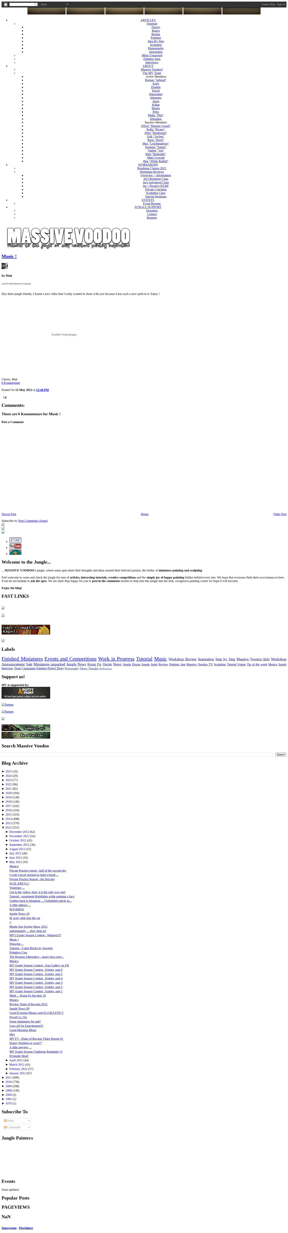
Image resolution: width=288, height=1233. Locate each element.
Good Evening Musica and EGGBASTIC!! (36, 1013)
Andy (155, 83)
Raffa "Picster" (156, 129)
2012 (9, 827)
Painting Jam (177, 664)
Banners (152, 217)
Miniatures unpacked (49, 664)
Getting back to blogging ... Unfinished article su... (40, 900)
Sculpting (156, 44)
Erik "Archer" (156, 136)
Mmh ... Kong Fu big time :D (27, 995)
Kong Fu (94, 664)
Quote (107, 664)
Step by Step (225, 659)
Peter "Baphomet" (156, 133)
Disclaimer (26, 1228)
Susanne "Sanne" (156, 147)
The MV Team (152, 73)
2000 (9, 1094)
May (12, 1034)
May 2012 (16, 862)
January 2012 (18, 1073)
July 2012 (15, 853)
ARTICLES (148, 20)
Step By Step (156, 41)
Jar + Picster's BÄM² (156, 186)
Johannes (155, 97)
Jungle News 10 (19, 913)
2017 (9, 806)
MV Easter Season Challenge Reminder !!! (35, 1051)
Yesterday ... (17, 887)
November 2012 (19, 836)
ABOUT (148, 66)
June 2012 (16, 857)
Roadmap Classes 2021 (151, 168)
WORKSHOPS (148, 164)
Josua (155, 101)
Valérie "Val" (156, 150)
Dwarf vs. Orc (18, 1017)
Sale (29, 664)
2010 (9, 1081)
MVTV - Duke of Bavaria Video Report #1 (36, 1038)
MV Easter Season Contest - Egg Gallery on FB (39, 965)
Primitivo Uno (18, 952)
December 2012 (19, 831)
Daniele (156, 87)
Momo (156, 108)
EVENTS (148, 200)
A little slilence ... (20, 905)
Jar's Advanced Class (156, 182)
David (156, 90)
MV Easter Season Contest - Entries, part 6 (35, 969)
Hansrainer (156, 94)
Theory (155, 27)
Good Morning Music (22, 1030)
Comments (13, 1127)
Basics (156, 30)
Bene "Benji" (156, 140)
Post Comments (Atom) (33, 520)
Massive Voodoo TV (199, 664)
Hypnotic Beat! (18, 1056)
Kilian (156, 104)
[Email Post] (4, 397)
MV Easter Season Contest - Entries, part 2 (35, 987)
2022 (9, 784)
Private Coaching (156, 189)
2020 (9, 793)
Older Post (279, 514)
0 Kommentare (11, 382)
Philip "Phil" (156, 115)
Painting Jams (151, 59)
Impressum (9, 1228)
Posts (10, 1120)
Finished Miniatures (22, 659)
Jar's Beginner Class (155, 178)
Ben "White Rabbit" (155, 161)
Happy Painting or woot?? (25, 1043)
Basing (155, 34)
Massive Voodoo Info (253, 659)
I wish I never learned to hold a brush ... (34, 875)
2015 (9, 814)
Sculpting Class (155, 193)
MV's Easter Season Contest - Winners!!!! (35, 935)
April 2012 (16, 1060)
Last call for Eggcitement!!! (26, 1025)
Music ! (9, 256)
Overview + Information (156, 175)
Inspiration (155, 51)
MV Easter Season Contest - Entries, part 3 (35, 982)
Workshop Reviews (152, 171)
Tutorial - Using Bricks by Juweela (31, 948)
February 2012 (18, 1069)
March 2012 (17, 1064)
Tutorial (144, 659)
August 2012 (17, 849)
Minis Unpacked (152, 55)
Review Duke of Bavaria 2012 (28, 1004)
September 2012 (19, 844)
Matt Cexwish (156, 157)
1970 (9, 1103)
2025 (9, 771)
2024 (9, 775)
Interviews (151, 62)
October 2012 (18, 840)
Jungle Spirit (149, 664)
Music (160, 659)
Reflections (106, 668)
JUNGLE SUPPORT (148, 207)
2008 (9, 1090)
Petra (156, 111)
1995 (9, 1099)
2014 (9, 818)
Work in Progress (116, 659)
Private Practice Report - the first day (32, 879)
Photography (156, 48)
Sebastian (156, 119)
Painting (156, 37)
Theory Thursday (89, 668)
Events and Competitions (70, 659)
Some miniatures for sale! (25, 1021)
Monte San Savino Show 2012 (28, 926)
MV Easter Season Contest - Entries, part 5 (35, 974)
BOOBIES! (16, 909)
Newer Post (9, 514)
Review (163, 664)
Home (145, 514)
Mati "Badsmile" (155, 154)
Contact (152, 214)
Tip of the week (257, 664)
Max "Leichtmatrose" (155, 143)
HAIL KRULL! (19, 883)
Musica (272, 664)
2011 (9, 1077)
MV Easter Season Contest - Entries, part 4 (35, 978)
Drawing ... (16, 944)
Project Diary (55, 668)
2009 (9, 1086)
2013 (9, 823)
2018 (9, 801)
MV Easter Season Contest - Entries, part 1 (35, 991)
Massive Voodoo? (152, 69)
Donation (152, 210)
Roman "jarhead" (156, 80)
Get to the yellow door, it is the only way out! (37, 892)
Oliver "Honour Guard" (156, 126)
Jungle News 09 (19, 1008)
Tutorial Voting (236, 664)
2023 (9, 780)
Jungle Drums (131, 664)
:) (10, 922)
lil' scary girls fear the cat (24, 918)
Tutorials (152, 23)
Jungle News (76, 664)
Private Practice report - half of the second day (37, 870)
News (117, 664)
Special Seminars (155, 196)
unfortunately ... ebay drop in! (27, 931)
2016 (9, 810)
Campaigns (29, 668)
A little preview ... (20, 1047)
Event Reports (152, 203)
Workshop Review (182, 659)
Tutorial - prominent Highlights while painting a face (41, 896)
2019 (9, 797)
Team (17, 668)
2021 (9, 788)
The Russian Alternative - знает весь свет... (36, 956)
